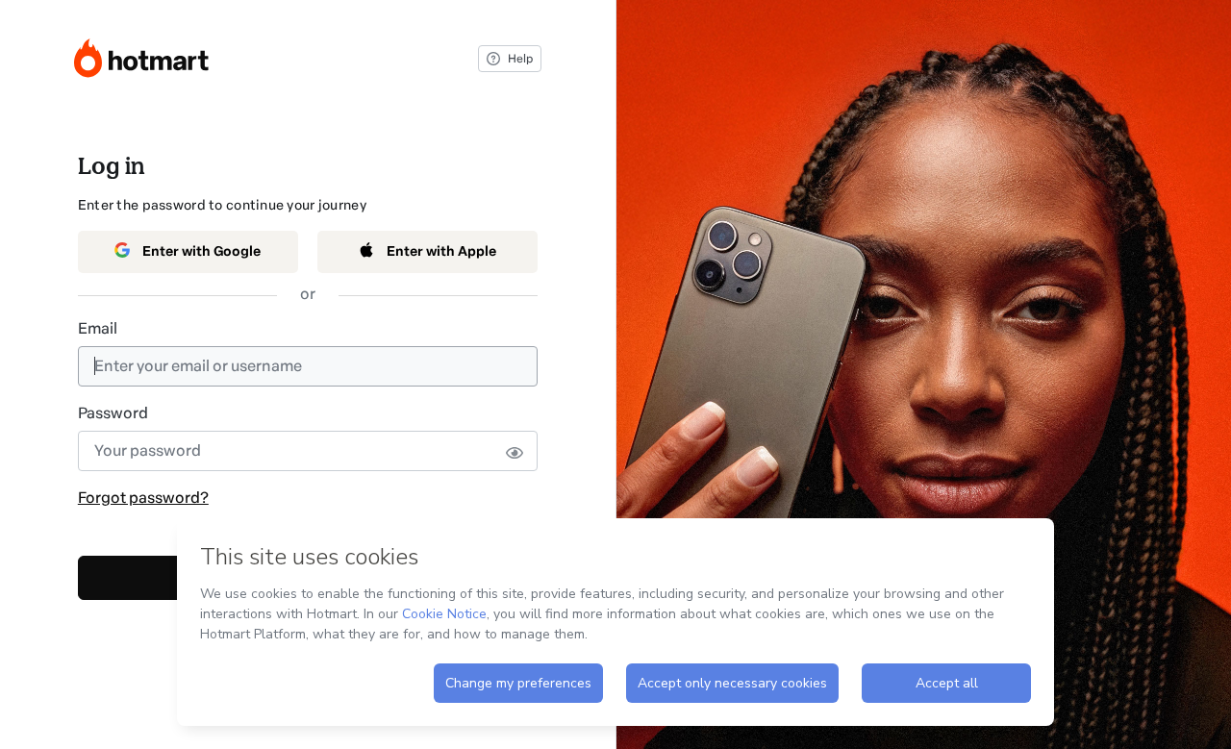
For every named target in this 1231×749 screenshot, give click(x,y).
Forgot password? (143, 497)
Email (97, 328)
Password (113, 413)
